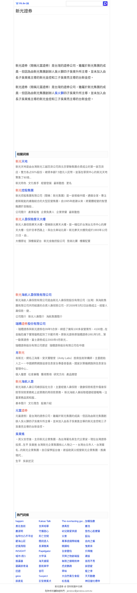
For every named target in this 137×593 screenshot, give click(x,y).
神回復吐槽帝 (92, 581)
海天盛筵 (44, 561)
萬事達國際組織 (70, 541)
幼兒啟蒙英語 (69, 531)
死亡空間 (44, 536)
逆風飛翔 (21, 546)
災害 (64, 536)
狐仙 (87, 536)
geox (18, 576)
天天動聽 (90, 576)
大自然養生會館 (70, 576)
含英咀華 (44, 526)
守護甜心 (44, 531)
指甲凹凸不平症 (24, 536)
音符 (41, 571)
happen (20, 521)
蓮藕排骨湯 (22, 566)
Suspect (43, 576)
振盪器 (19, 561)
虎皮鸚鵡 (67, 566)
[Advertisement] (62, 38)
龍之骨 (89, 571)
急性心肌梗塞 (92, 531)
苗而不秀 (90, 561)
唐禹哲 (65, 526)
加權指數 (90, 521)
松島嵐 (65, 581)
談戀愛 (89, 566)
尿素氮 (19, 581)
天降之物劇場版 (70, 556)
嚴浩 (87, 526)
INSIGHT (21, 551)
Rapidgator (45, 551)
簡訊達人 (44, 541)
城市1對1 (21, 556)
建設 (87, 556)
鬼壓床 (89, 546)
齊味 (64, 571)
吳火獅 (59, 93)
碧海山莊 (21, 541)
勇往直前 (21, 526)
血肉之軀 (90, 541)
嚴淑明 (19, 531)
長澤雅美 (44, 546)
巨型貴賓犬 (45, 581)
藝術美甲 (44, 566)
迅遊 (18, 571)
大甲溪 (42, 556)
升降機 (89, 551)
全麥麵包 (67, 551)
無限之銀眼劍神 (70, 561)
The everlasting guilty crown (77, 521)
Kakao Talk (45, 521)
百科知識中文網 (74, 586)
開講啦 (65, 546)
